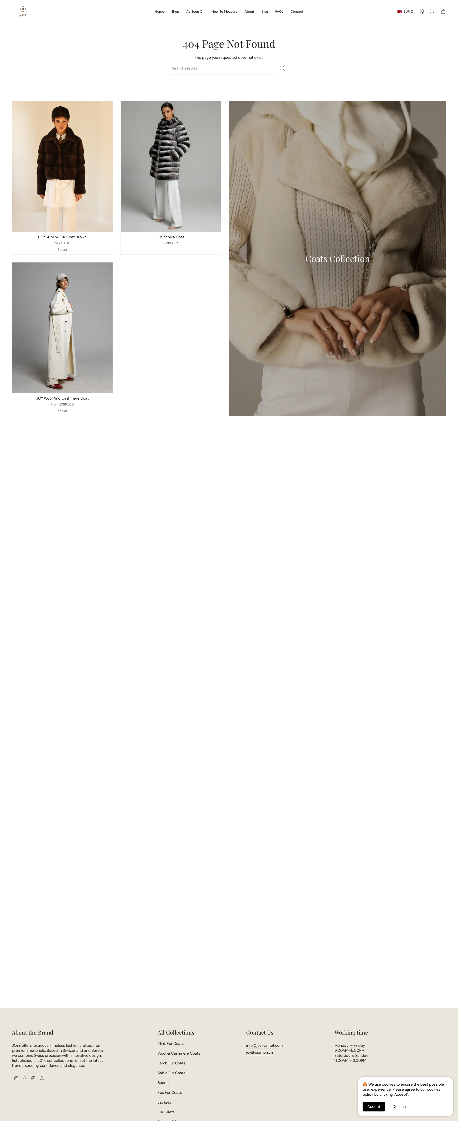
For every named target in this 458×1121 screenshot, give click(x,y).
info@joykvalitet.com (264, 1045)
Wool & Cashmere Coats (179, 1053)
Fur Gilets (166, 1112)
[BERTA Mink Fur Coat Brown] (62, 166)
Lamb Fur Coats (171, 1063)
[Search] (282, 68)
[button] (175, 11)
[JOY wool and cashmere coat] (62, 327)
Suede (163, 1082)
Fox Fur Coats (170, 1092)
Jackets (164, 1102)
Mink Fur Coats (171, 1043)
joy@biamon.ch (259, 1052)
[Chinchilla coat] (171, 166)
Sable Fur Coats (171, 1072)
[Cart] (443, 11)
